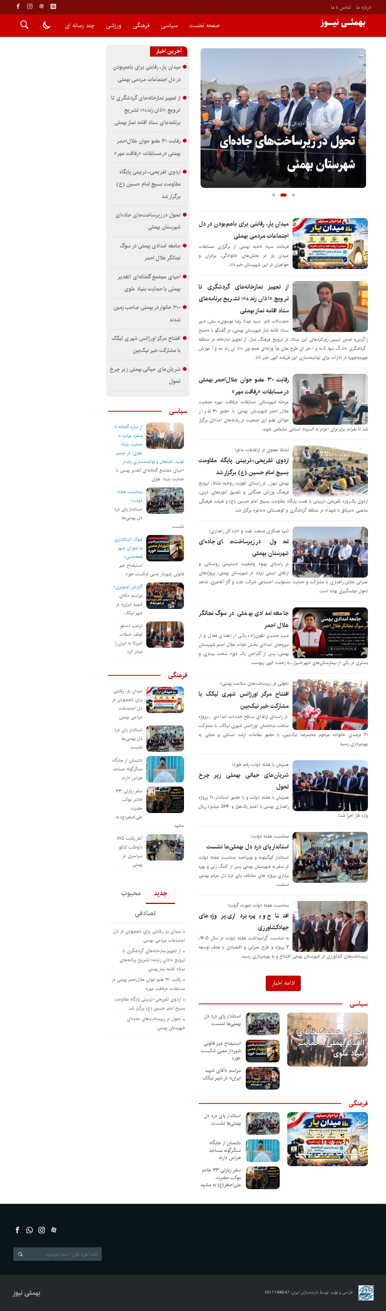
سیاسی (169, 25)
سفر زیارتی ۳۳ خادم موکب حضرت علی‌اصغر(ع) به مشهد (220, 1177)
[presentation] (206, 106)
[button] (274, 195)
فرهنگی (141, 25)
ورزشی (113, 25)
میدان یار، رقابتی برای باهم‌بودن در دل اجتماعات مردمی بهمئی (329, 1142)
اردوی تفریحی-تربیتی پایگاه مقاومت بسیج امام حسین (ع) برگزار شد (148, 184)
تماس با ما (341, 7)
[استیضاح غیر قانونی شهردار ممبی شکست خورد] (263, 1051)
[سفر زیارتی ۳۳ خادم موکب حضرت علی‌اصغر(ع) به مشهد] (263, 1178)
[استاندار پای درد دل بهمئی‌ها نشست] (263, 1024)
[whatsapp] (30, 1230)
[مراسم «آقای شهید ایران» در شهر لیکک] (263, 1078)
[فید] (53, 6)
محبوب (131, 893)
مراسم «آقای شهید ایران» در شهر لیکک (222, 1074)
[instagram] (30, 6)
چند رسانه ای (80, 25)
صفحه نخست (204, 25)
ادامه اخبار (283, 983)
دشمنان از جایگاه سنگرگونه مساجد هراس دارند (225, 1150)
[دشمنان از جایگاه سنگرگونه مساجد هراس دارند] (263, 1150)
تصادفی (146, 913)
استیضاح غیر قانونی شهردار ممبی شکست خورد (221, 1050)
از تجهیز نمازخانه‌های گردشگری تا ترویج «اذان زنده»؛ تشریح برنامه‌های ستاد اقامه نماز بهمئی (244, 299)
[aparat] (41, 6)
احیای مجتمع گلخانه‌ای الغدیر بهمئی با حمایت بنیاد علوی (330, 1043)
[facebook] (18, 6)
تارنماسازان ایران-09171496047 (292, 1292)
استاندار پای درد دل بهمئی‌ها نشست (248, 847)
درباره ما (363, 7)
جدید (160, 893)
